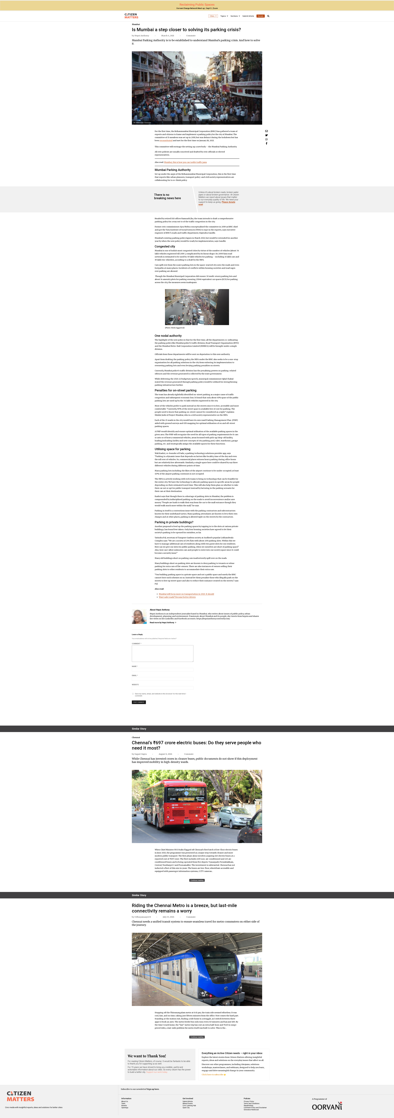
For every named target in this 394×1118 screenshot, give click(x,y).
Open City (186, 1108)
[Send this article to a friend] (266, 131)
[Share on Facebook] (266, 143)
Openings (124, 1108)
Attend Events (188, 1103)
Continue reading (197, 880)
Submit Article (248, 16)
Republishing (248, 1106)
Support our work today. (157, 1072)
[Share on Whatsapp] (266, 139)
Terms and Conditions (251, 1103)
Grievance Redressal (251, 1110)
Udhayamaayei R (143, 917)
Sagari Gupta (141, 754)
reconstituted (166, 140)
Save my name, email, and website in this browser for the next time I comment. (160, 695)
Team (123, 1103)
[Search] (268, 16)
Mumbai (136, 24)
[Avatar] (139, 616)
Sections (234, 16)
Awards (124, 1106)
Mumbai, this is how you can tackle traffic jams (185, 162)
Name (135, 666)
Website (135, 685)
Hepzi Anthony (142, 35)
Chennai (136, 737)
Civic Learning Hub (189, 1106)
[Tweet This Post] (266, 135)
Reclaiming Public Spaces (197, 4)
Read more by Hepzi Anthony (162, 622)
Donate (260, 16)
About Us (124, 1101)
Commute (190, 35)
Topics (223, 16)
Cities (212, 16)
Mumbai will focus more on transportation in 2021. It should (186, 594)
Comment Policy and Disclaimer (255, 1108)
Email (135, 675)
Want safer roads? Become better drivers (177, 597)
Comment (136, 644)
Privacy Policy (249, 1101)
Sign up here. (153, 1089)
